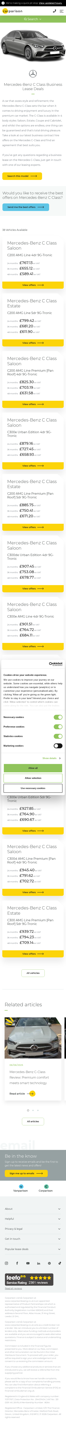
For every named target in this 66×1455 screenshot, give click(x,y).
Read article (17, 1093)
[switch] (58, 726)
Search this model (18, 176)
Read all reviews (13, 1288)
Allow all (33, 768)
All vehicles (33, 973)
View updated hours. (50, 3)
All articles (33, 1121)
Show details (49, 758)
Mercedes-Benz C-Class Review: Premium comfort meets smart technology (29, 1077)
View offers (29, 285)
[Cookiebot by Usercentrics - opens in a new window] (49, 664)
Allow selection (33, 778)
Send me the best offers (22, 207)
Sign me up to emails (22, 1173)
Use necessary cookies (33, 788)
